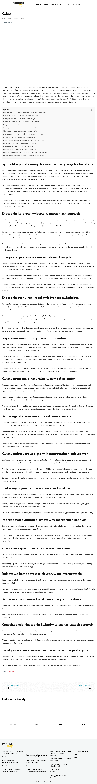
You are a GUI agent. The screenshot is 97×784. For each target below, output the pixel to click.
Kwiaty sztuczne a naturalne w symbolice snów (20, 128)
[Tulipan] (13, 712)
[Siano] (84, 712)
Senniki (13, 18)
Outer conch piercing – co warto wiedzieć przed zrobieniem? (36, 756)
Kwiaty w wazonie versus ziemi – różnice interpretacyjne (24, 156)
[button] (79, 4)
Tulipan (13, 724)
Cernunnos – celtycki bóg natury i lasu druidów (60, 760)
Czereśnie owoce (31, 766)
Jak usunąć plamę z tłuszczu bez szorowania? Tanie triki (12, 752)
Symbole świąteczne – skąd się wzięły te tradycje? (36, 761)
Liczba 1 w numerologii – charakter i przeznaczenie (10, 761)
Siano (84, 724)
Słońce (28, 751)
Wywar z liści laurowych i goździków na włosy (58, 776)
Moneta (4, 757)
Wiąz (60, 724)
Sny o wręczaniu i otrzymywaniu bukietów (19, 125)
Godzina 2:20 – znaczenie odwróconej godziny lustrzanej (36, 770)
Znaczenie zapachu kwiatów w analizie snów (20, 143)
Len (36, 724)
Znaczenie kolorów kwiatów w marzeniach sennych (22, 116)
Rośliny (10, 671)
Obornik (4, 766)
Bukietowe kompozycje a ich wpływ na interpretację (22, 146)
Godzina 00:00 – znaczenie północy (58, 770)
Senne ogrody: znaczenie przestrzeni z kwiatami (21, 131)
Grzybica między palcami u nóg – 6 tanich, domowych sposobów (60, 753)
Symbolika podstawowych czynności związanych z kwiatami (25, 113)
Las (89, 688)
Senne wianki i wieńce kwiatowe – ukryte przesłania (22, 150)
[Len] (36, 712)
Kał (7, 688)
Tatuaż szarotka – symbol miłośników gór (58, 765)
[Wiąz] (60, 712)
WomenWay (6, 18)
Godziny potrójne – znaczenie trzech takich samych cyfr (11, 770)
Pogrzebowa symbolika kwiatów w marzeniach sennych (24, 140)
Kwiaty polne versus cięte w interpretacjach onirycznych (23, 134)
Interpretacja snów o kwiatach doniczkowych (20, 119)
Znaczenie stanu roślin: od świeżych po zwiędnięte (22, 122)
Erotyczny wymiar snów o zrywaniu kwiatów (19, 137)
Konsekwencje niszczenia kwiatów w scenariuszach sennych (25, 152)
